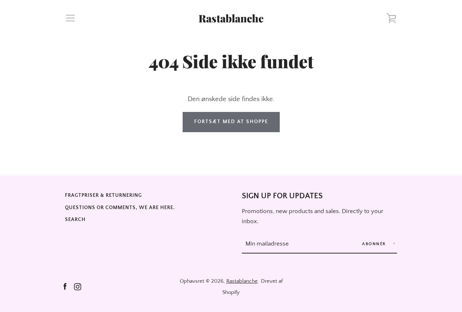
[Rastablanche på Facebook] (65, 286)
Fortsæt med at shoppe (231, 122)
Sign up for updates (282, 196)
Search (75, 219)
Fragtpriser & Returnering (103, 195)
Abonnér (374, 244)
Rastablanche (231, 18)
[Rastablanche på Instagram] (77, 286)
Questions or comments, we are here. (120, 208)
